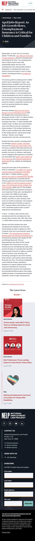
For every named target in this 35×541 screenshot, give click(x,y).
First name (8, 471)
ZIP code (7, 499)
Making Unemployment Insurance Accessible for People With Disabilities (17, 397)
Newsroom (8, 9)
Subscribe (28, 504)
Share (6, 41)
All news (17, 294)
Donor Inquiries (12, 445)
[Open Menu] (30, 3)
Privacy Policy (6, 532)
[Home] (3, 9)
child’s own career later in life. (21, 146)
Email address (9, 490)
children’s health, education (20, 143)
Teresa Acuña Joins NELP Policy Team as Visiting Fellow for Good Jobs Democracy (17, 325)
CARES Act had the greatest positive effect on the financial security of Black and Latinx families (17, 185)
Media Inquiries (12, 447)
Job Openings (11, 457)
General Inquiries (12, 443)
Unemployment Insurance (16, 284)
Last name (8, 481)
